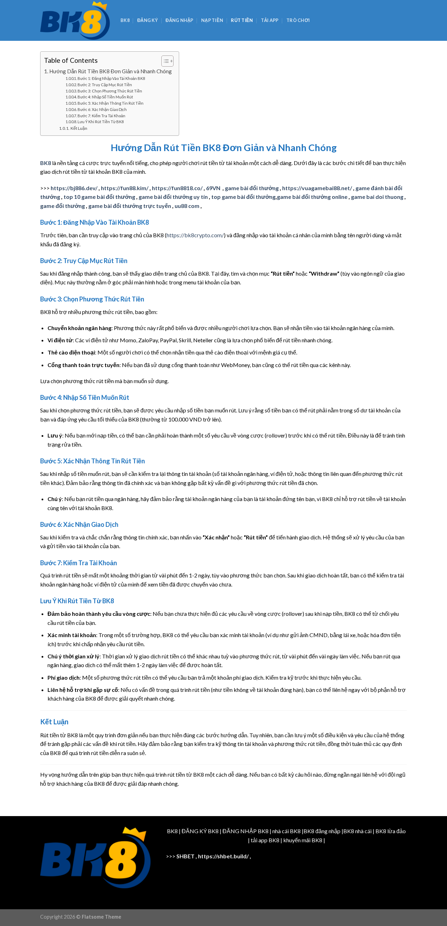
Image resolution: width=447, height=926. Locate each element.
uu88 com (187, 205)
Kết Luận (79, 128)
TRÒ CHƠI (298, 20)
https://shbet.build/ (223, 856)
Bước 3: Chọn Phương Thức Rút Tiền (110, 91)
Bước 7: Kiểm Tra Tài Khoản (101, 115)
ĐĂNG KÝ (147, 20)
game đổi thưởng (62, 205)
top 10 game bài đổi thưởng (99, 196)
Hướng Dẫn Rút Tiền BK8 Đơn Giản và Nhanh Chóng (110, 71)
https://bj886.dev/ (74, 188)
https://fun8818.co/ (177, 188)
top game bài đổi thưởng (243, 196)
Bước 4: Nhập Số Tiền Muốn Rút (105, 97)
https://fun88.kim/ (124, 188)
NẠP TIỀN (212, 20)
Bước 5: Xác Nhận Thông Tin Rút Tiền (111, 103)
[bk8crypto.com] (75, 20)
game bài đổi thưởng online (312, 196)
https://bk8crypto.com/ (195, 235)
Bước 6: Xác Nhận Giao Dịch (102, 109)
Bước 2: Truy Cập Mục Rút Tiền (105, 84)
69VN (213, 188)
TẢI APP (270, 20)
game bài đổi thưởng (252, 188)
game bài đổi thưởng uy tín (173, 196)
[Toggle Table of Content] (164, 61)
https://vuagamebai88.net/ (317, 188)
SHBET (185, 856)
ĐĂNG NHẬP (179, 20)
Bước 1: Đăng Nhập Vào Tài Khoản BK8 (111, 78)
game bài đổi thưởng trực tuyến (129, 205)
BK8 (125, 20)
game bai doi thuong (377, 196)
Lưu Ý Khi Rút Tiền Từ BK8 (101, 121)
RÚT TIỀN (242, 20)
